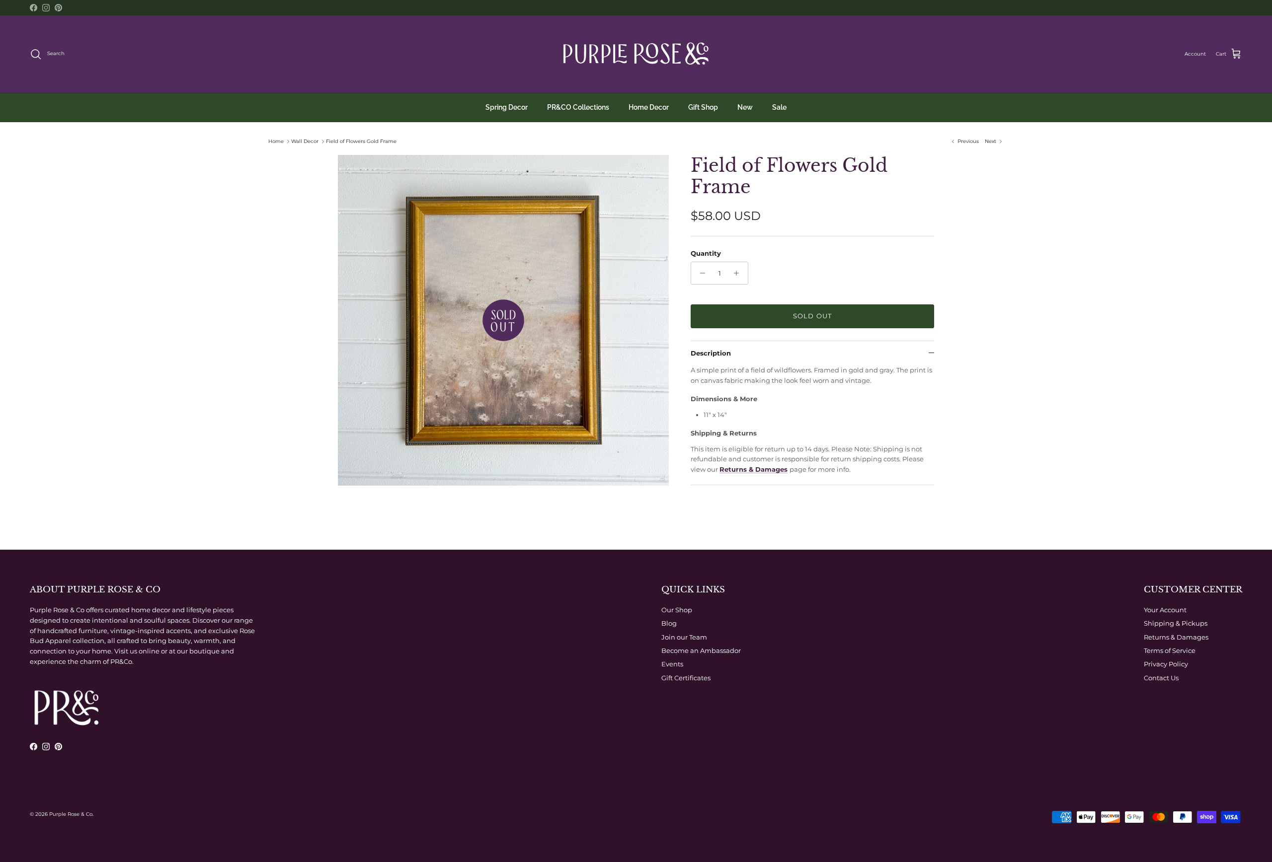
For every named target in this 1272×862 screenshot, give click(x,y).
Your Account (1165, 610)
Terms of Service (1169, 650)
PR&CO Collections (578, 107)
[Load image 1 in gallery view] (503, 320)
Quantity (706, 253)
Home (276, 141)
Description (711, 353)
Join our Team (684, 637)
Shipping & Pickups (1175, 623)
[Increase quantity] (739, 273)
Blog (669, 623)
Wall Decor (304, 141)
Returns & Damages (753, 469)
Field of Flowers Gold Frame (361, 141)
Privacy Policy (1166, 664)
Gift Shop (703, 107)
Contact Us (1161, 678)
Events (672, 664)
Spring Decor (506, 107)
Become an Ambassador (701, 650)
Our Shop (676, 610)
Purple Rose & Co (70, 814)
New (745, 107)
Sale (779, 107)
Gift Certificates (686, 678)
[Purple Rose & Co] (636, 54)
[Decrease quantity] (700, 273)
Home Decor (649, 107)
